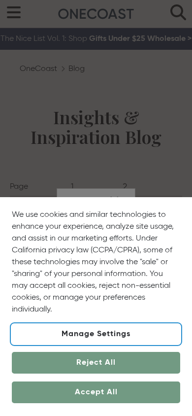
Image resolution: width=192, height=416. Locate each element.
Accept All (96, 392)
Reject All (96, 363)
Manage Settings (96, 334)
